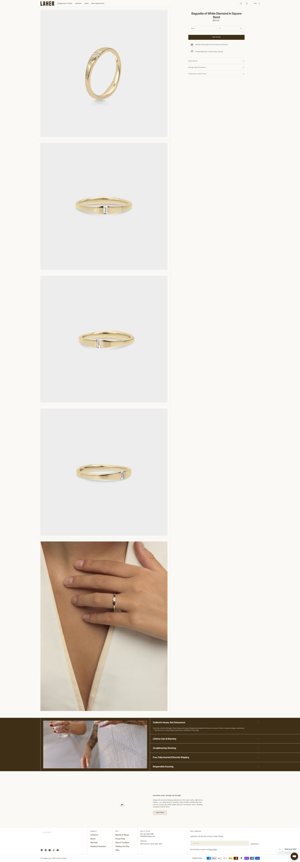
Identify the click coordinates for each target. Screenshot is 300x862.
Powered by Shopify (61, 858)
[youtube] (57, 850)
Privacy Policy (213, 849)
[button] (247, 3)
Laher (49, 858)
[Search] (240, 3)
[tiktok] (53, 850)
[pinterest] (45, 850)
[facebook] (41, 850)
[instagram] (49, 850)
